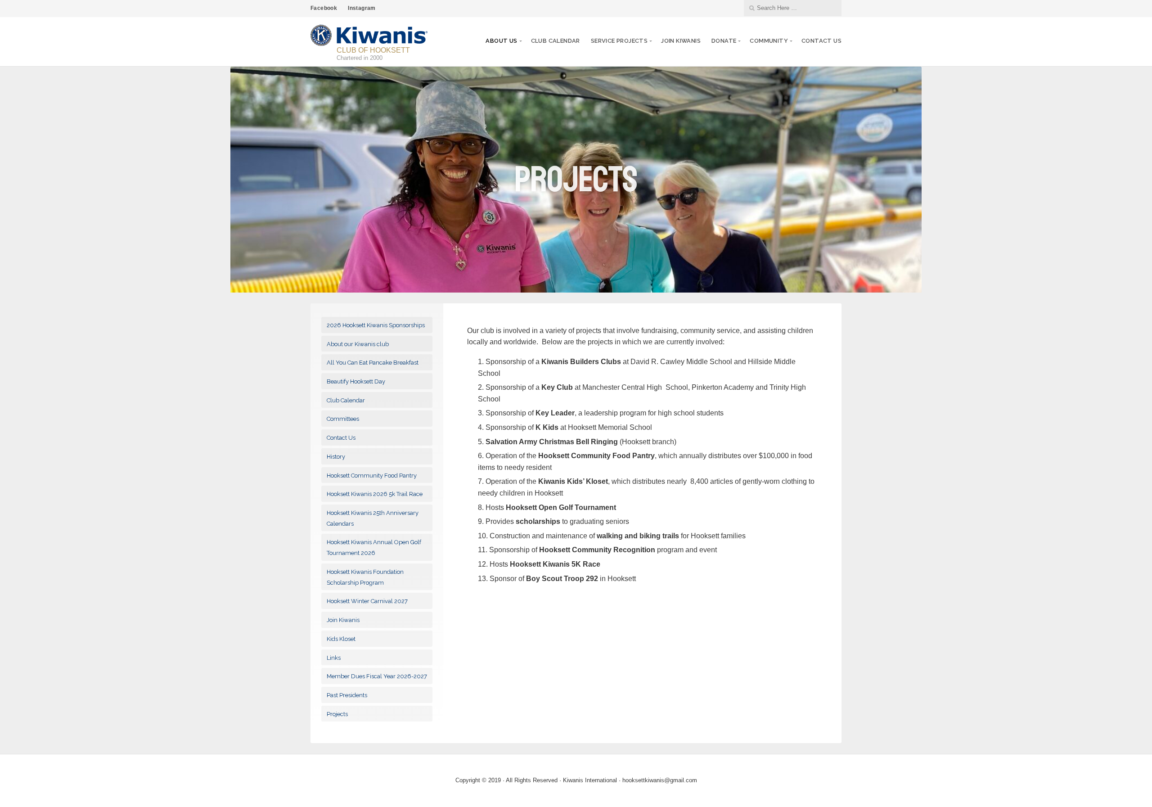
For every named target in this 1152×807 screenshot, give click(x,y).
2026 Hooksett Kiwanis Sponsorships (376, 325)
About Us (501, 40)
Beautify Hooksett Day (356, 381)
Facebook (323, 8)
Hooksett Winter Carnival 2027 (367, 601)
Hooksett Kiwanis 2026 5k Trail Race (375, 494)
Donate (723, 40)
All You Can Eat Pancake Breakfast (372, 362)
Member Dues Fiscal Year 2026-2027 (377, 676)
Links (334, 657)
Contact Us (821, 40)
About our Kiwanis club (358, 344)
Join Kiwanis (681, 40)
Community (769, 40)
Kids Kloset (341, 639)
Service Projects (619, 40)
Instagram (362, 8)
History (336, 456)
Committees (343, 418)
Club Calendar (555, 40)
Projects (337, 714)
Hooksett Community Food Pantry (372, 475)
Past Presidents (347, 695)
